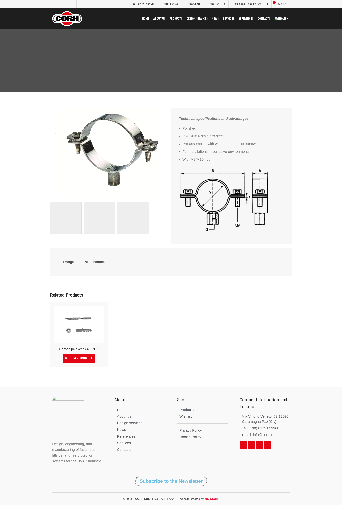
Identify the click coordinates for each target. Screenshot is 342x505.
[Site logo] (67, 18)
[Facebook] (243, 445)
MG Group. (212, 498)
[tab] (68, 262)
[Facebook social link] (56, 4)
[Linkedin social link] (71, 4)
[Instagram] (267, 445)
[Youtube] (251, 445)
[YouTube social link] (66, 4)
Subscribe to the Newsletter (171, 481)
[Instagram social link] (61, 4)
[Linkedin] (259, 445)
